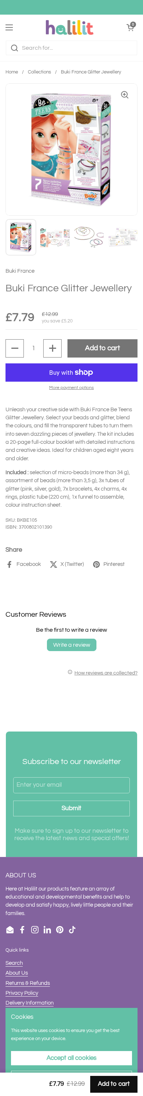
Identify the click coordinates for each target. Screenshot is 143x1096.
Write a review (71, 645)
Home (12, 72)
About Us (17, 973)
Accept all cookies (71, 1058)
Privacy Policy (22, 993)
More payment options (71, 387)
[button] (15, 348)
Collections (39, 72)
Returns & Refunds (28, 983)
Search (14, 963)
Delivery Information (30, 1003)
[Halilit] (69, 27)
